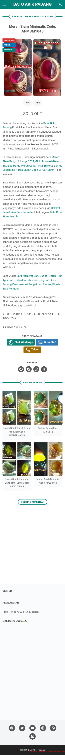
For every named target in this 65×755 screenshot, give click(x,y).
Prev (28, 103)
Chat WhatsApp (23, 342)
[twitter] (29, 369)
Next (38, 103)
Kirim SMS (49, 342)
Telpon (34, 349)
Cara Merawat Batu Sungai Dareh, (36, 275)
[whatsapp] (36, 369)
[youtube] (32, 728)
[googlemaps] (32, 736)
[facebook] (21, 369)
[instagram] (43, 728)
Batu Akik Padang (32, 4)
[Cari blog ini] (60, 4)
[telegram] (44, 369)
